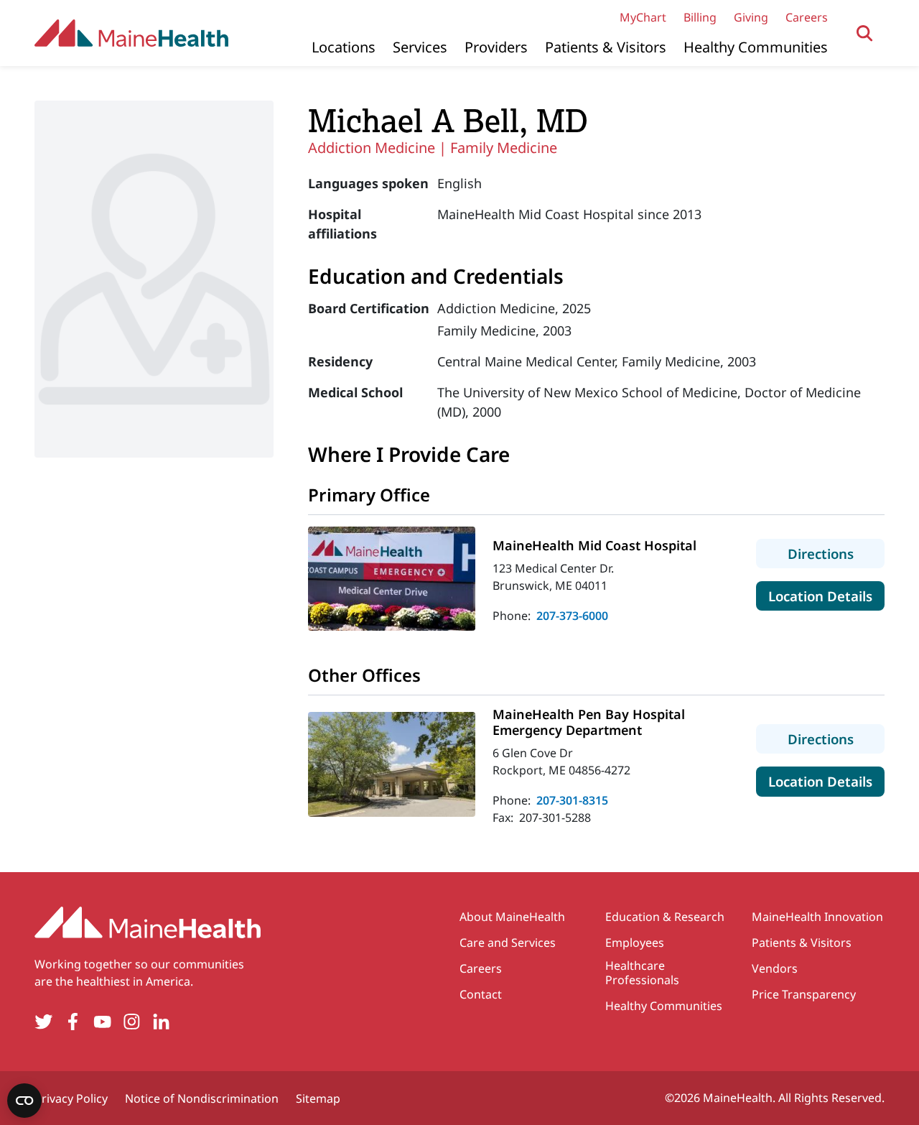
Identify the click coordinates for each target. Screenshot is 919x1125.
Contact (481, 994)
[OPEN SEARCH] (865, 33)
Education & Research (664, 917)
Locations (343, 47)
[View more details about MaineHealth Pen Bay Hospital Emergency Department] (391, 764)
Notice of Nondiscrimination (202, 1098)
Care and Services (508, 942)
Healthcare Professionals (642, 973)
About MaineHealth (512, 917)
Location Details (826, 595)
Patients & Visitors (605, 47)
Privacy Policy (71, 1098)
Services (420, 47)
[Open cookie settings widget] (24, 1100)
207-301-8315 (572, 800)
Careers (806, 17)
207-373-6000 (572, 616)
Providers (496, 47)
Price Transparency (804, 994)
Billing (700, 17)
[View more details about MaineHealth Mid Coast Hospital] (391, 579)
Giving (751, 17)
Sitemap (318, 1098)
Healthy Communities (756, 47)
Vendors (775, 968)
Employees (634, 942)
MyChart (643, 17)
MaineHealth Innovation (817, 917)
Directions (836, 553)
